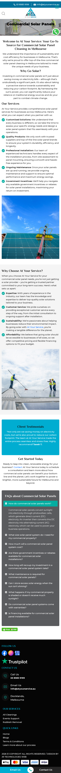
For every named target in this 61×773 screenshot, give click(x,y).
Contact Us (45, 769)
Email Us (15, 769)
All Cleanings (10, 714)
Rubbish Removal (12, 722)
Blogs (6, 737)
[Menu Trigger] (57, 7)
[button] (3, 13)
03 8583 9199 (22, 4)
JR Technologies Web (14, 757)
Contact (18, 467)
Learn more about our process (19, 745)
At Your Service (35, 327)
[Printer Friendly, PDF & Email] (10, 629)
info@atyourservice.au (48, 4)
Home (6, 734)
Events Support (11, 718)
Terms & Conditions (13, 741)
